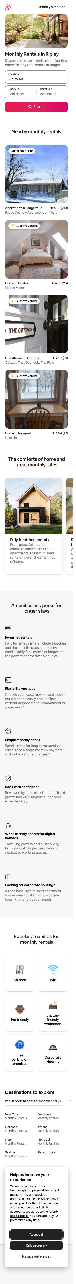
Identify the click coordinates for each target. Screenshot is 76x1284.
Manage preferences (36, 1256)
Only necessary (36, 1245)
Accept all (36, 1234)
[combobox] (36, 78)
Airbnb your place (51, 7)
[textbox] (20, 93)
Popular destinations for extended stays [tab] (33, 1101)
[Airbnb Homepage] (8, 7)
